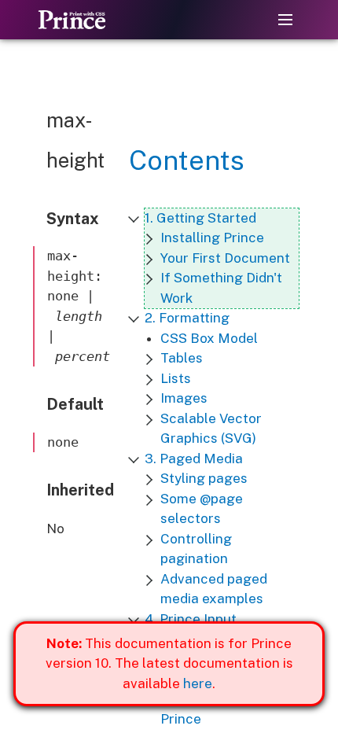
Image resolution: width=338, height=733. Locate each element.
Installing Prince (212, 237)
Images (184, 398)
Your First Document (225, 258)
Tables (181, 358)
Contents (186, 160)
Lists (175, 378)
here (197, 683)
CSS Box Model (209, 338)
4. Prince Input (191, 619)
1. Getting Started (200, 218)
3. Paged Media (194, 458)
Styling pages (204, 478)
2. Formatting (187, 318)
